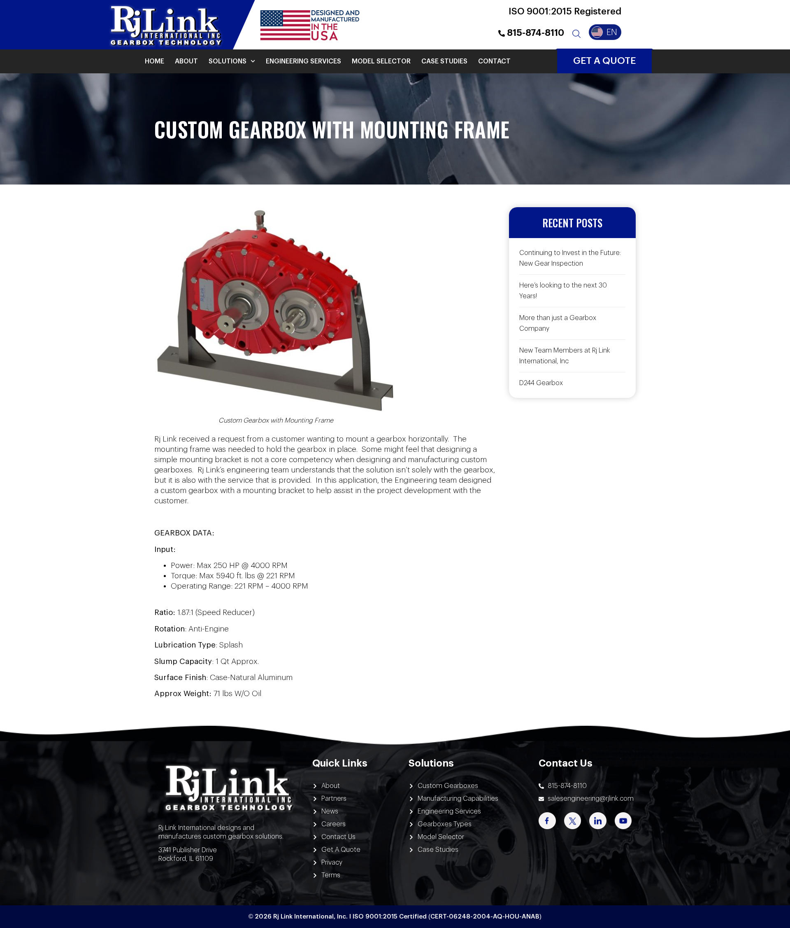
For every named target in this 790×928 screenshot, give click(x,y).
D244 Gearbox (541, 383)
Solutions (227, 61)
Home (154, 61)
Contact (494, 61)
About (186, 61)
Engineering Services (303, 61)
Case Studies (444, 61)
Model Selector (381, 61)
